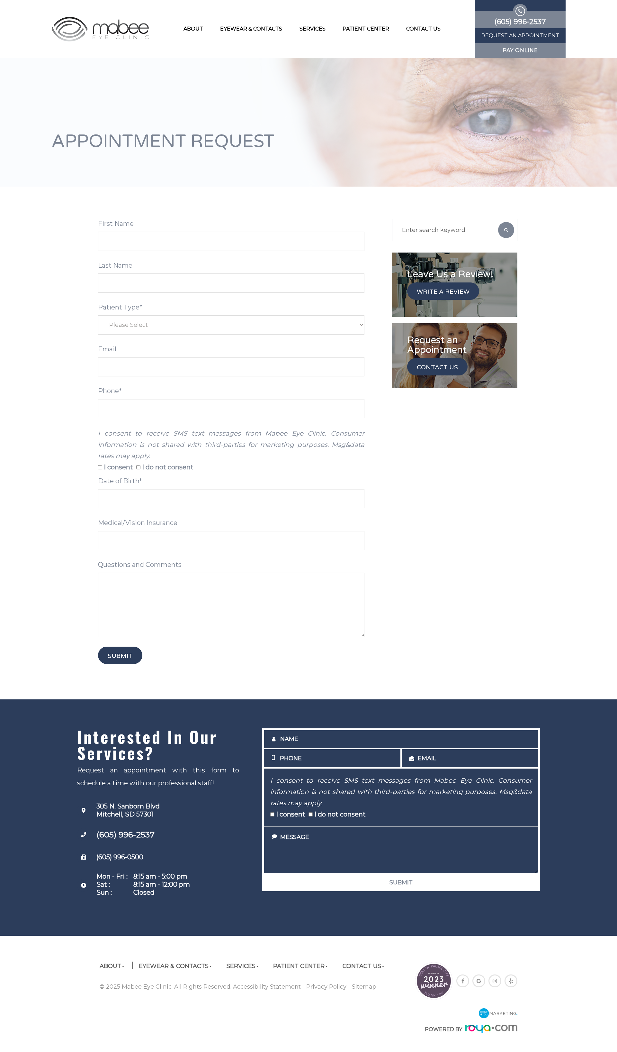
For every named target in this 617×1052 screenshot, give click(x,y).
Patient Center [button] (366, 29)
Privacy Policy (326, 986)
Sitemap (364, 986)
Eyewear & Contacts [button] (251, 29)
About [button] (193, 29)
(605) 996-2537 (125, 834)
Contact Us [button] (423, 29)
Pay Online (520, 50)
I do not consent (167, 467)
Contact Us (437, 367)
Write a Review (443, 291)
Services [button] (313, 29)
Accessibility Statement (267, 986)
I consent (118, 467)
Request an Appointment (520, 35)
